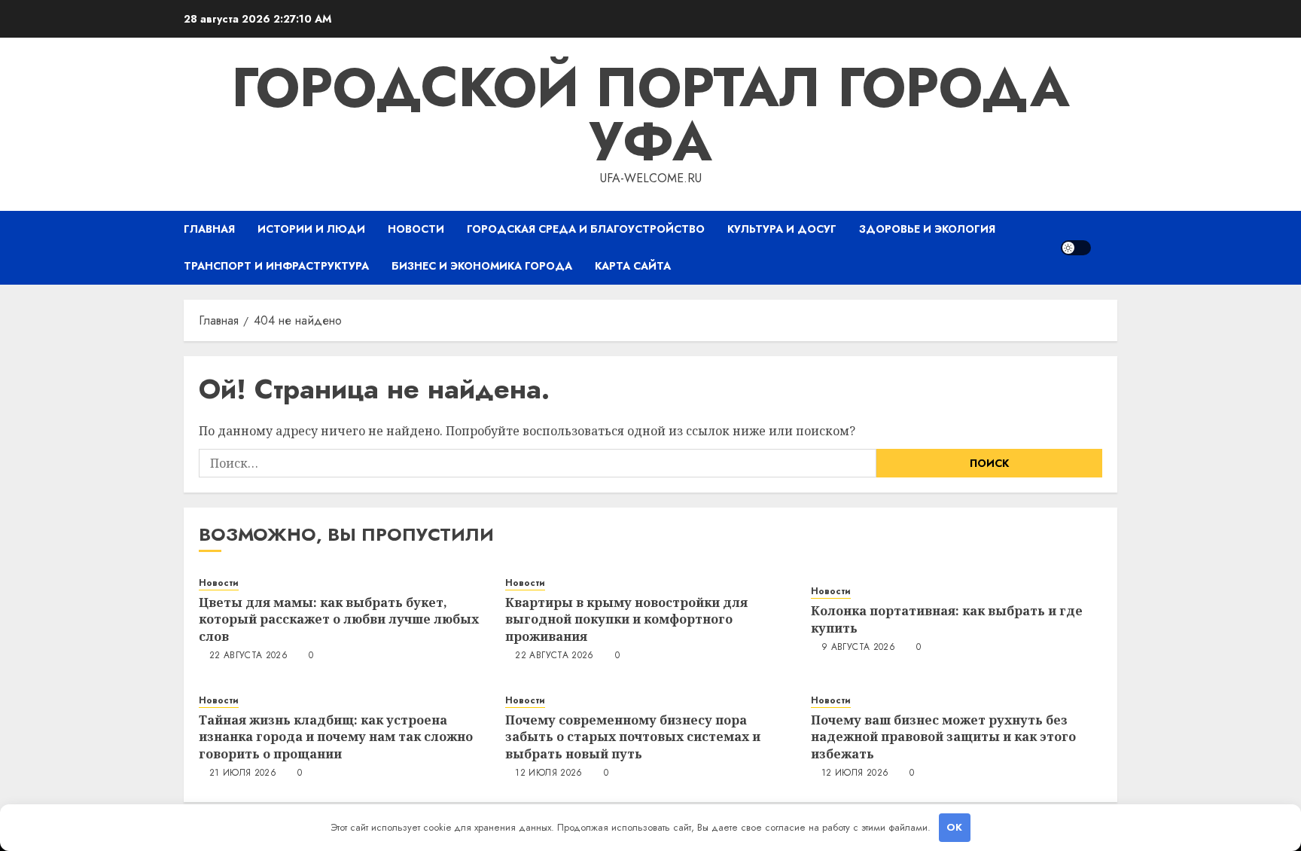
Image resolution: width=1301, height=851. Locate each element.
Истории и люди (311, 228)
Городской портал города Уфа (650, 114)
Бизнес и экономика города (482, 265)
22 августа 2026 (248, 656)
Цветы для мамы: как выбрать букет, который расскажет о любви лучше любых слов (339, 619)
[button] (1107, 247)
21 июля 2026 (242, 773)
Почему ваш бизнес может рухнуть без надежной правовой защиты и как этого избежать (943, 737)
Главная (209, 228)
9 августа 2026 (858, 648)
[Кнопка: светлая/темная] (1076, 247)
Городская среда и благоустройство (586, 228)
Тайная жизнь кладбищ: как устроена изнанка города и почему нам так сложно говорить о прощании (336, 737)
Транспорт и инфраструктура (276, 265)
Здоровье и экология (927, 228)
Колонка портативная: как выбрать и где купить (947, 619)
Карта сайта (633, 265)
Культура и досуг (781, 228)
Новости (416, 228)
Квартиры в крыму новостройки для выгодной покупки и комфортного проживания (626, 619)
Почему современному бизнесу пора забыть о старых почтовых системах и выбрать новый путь (632, 737)
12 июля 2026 (548, 773)
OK (954, 827)
